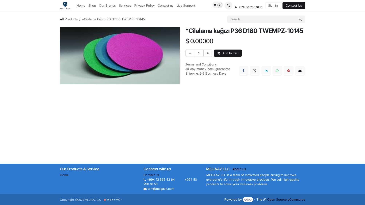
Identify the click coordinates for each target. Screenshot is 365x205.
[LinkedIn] (266, 70)
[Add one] (207, 53)
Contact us (151, 175)
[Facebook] (243, 70)
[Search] (300, 19)
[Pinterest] (288, 70)
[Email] (300, 70)
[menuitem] (81, 5)
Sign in (273, 5)
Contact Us (294, 5)
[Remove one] (189, 53)
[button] (228, 5)
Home (64, 175)
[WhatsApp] (277, 70)
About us (239, 169)
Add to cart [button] (230, 53)
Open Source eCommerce (286, 199)
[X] (254, 70)
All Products (69, 19)
